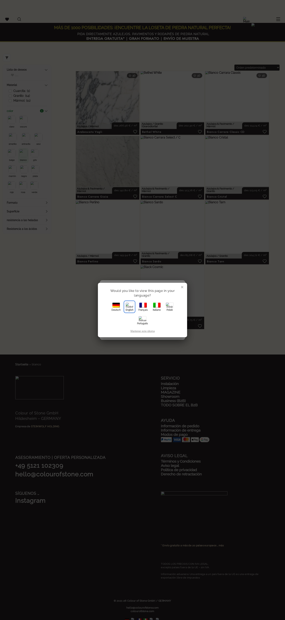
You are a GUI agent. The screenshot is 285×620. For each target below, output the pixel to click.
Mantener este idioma (142, 331)
